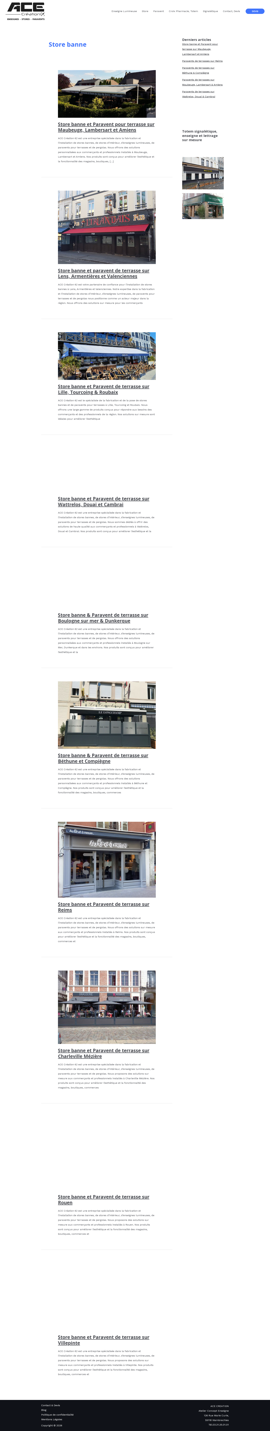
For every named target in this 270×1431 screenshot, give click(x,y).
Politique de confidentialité (57, 1414)
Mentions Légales (51, 1419)
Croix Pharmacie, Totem (183, 11)
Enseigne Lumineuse (124, 11)
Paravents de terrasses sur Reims (202, 60)
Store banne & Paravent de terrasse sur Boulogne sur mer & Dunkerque (103, 618)
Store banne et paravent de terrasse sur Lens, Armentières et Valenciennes (103, 273)
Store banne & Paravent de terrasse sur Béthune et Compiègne (103, 758)
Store (145, 11)
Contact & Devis (50, 1405)
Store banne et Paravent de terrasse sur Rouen (103, 1200)
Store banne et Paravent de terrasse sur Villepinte (103, 1340)
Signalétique (210, 11)
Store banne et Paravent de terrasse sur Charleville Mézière (103, 1053)
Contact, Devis (231, 11)
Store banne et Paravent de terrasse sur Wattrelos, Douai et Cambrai (103, 501)
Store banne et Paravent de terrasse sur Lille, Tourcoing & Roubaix (103, 389)
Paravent (158, 11)
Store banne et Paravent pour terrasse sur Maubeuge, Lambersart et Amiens (106, 127)
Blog (43, 1410)
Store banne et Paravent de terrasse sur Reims (103, 907)
